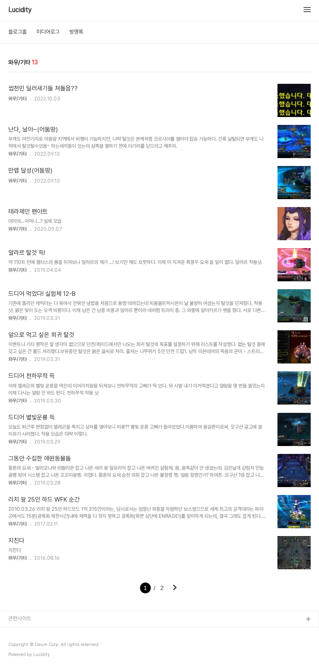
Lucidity (20, 10)
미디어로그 (48, 32)
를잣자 (15, 633)
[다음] (175, 588)
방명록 (76, 32)
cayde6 (18, 646)
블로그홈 (17, 32)
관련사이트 (19, 618)
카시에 (15, 659)
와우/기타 (17, 99)
